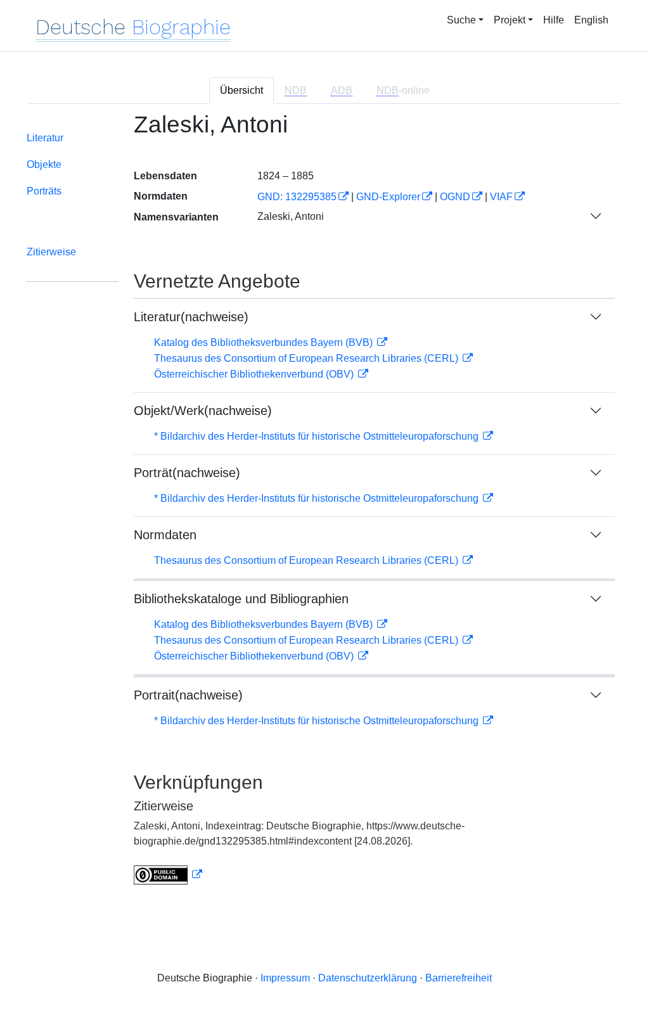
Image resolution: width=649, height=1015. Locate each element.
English (591, 20)
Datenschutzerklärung (367, 978)
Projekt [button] (509, 20)
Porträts (44, 191)
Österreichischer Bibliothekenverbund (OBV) (255, 374)
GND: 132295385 (297, 196)
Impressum (285, 978)
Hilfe (553, 20)
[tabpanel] (324, 506)
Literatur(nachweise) (191, 317)
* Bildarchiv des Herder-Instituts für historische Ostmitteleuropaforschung (317, 436)
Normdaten (165, 535)
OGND (455, 196)
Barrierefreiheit (458, 978)
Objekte (44, 164)
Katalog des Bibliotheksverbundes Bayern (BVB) (264, 342)
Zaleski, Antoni (290, 216)
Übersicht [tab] (241, 90)
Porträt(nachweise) (187, 473)
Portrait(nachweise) (188, 695)
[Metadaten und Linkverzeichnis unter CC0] (168, 874)
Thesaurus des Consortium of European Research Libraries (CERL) (307, 358)
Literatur (45, 137)
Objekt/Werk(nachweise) (203, 411)
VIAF (501, 196)
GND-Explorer (388, 196)
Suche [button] (461, 20)
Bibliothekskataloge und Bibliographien (241, 599)
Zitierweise (51, 251)
